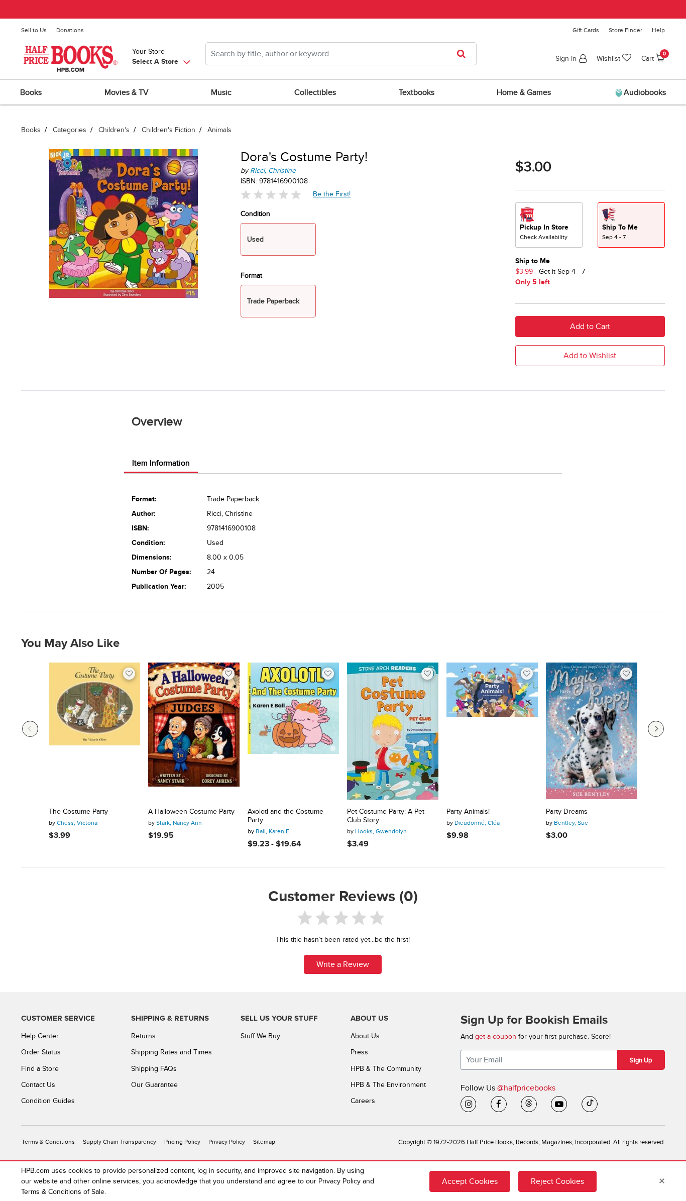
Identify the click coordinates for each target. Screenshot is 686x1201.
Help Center (40, 1036)
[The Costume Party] (94, 731)
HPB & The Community (386, 1068)
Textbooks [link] (416, 92)
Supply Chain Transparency (119, 1142)
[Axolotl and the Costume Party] (293, 731)
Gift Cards (586, 30)
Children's (114, 130)
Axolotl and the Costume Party (285, 816)
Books (31, 130)
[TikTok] (590, 1104)
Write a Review (342, 964)
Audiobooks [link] (644, 92)
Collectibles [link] (315, 92)
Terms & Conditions (48, 1142)
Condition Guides (48, 1101)
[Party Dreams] (591, 731)
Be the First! (332, 193)
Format (251, 275)
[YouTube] (559, 1104)
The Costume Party (78, 812)
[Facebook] (499, 1104)
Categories (69, 130)
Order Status (41, 1052)
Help (658, 30)
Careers (363, 1101)
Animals (219, 130)
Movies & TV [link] (126, 92)
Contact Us (38, 1084)
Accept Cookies (470, 1181)
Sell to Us (34, 30)
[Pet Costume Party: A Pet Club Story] (392, 731)
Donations (70, 30)
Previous (30, 729)
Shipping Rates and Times (171, 1052)
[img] (271, 194)
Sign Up (641, 1060)
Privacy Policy (226, 1142)
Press (359, 1052)
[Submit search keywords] (464, 53)
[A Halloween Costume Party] (194, 731)
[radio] (549, 225)
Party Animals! (468, 812)
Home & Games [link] (524, 92)
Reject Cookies (557, 1181)
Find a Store (40, 1068)
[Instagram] (469, 1104)
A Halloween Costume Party (191, 812)
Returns (143, 1036)
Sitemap (264, 1142)
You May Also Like (70, 643)
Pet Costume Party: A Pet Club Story (385, 816)
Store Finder (625, 30)
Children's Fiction (168, 130)
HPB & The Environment (388, 1084)
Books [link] (31, 92)
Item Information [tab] (161, 463)
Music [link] (221, 92)
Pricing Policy (182, 1142)
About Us (365, 1036)
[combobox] (341, 54)
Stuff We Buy (260, 1036)
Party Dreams (567, 812)
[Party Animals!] (492, 731)
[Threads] (529, 1104)
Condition (255, 213)
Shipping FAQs (154, 1068)
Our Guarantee (154, 1084)
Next (656, 729)
